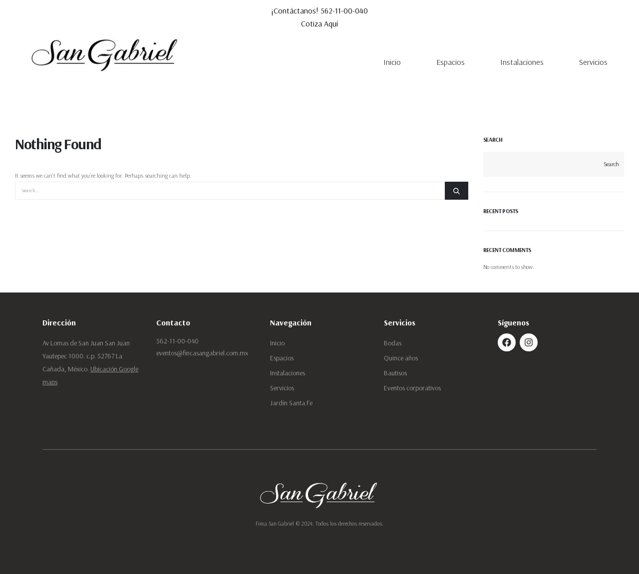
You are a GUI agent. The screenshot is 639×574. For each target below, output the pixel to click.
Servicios (593, 62)
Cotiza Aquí (319, 23)
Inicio (392, 62)
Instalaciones (522, 62)
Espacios (450, 62)
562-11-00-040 (177, 340)
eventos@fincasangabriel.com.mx (202, 352)
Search (493, 139)
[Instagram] (529, 342)
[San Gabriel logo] (106, 54)
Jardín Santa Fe (291, 402)
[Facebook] (507, 342)
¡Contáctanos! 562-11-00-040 (319, 10)
